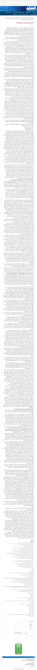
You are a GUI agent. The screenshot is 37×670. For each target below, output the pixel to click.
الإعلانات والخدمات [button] (33, 14)
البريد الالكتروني (30, 624)
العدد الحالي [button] (34, 12)
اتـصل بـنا (19, 14)
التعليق (30, 628)
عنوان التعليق (31, 626)
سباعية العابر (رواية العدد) (30, 663)
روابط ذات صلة (25, 14)
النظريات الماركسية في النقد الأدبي (29, 664)
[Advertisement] (18, 3)
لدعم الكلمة (15, 14)
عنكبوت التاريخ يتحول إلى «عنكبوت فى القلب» (28, 660)
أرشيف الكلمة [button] (27, 12)
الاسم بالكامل (31, 621)
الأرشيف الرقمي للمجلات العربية (18, 12)
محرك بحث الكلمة (8, 12)
